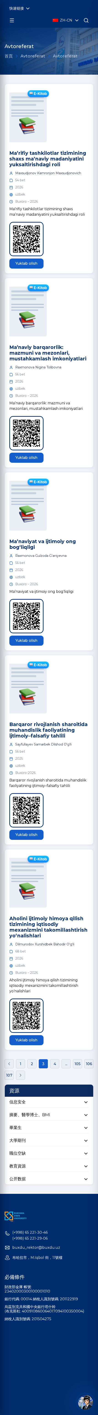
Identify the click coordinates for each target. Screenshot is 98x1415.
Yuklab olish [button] (26, 263)
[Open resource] (12, 20)
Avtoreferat (33, 56)
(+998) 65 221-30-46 (30, 1232)
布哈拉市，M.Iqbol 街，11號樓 (37, 1258)
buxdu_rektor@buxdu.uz (36, 1247)
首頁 (9, 56)
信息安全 (17, 1102)
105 (77, 1064)
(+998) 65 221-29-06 (30, 1238)
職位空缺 (17, 1153)
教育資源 (17, 1166)
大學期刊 (17, 1140)
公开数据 (17, 1178)
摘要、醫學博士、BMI (29, 1114)
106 (89, 1064)
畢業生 (15, 1127)
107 (9, 1075)
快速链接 (16, 8)
